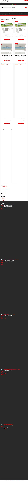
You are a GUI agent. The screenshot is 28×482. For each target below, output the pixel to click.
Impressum (5, 1)
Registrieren (3, 197)
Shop (5, 0)
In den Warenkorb (7, 39)
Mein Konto (8, 0)
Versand (5, 208)
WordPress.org (4, 200)
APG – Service (2, 0)
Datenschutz (8, 1)
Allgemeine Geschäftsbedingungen (4, 2)
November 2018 (4, 191)
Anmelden (3, 198)
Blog (10, 0)
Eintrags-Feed (3, 199)
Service (2, 1)
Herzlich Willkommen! (4, 186)
